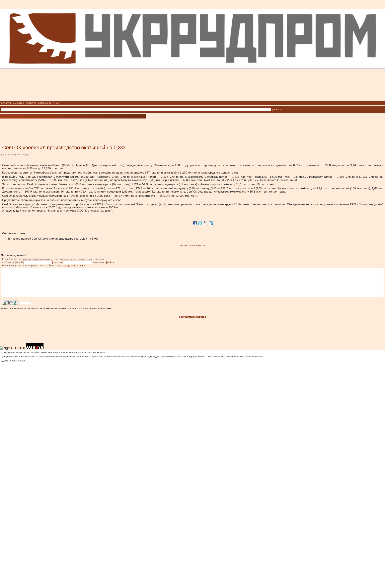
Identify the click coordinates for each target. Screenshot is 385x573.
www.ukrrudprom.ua (68, 356)
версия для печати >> (192, 245)
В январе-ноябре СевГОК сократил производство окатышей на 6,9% (53, 238)
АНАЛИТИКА (18, 103)
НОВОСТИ (6, 103)
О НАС (56, 103)
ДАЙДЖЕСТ (31, 103)
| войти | (110, 262)
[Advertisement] (48, 126)
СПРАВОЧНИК (44, 103)
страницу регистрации (72, 265)
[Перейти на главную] (192, 99)
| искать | (277, 109)
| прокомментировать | (192, 316)
